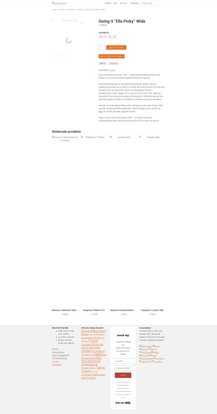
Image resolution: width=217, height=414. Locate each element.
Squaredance (89, 364)
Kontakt (55, 361)
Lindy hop (113, 63)
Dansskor (61, 9)
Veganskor (86, 374)
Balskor (85, 334)
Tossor (96, 371)
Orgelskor (100, 351)
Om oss (123, 3)
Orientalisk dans (87, 355)
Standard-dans (88, 368)
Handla (108, 3)
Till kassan (134, 3)
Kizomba (97, 344)
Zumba (92, 377)
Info (115, 3)
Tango (100, 367)
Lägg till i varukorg (116, 47)
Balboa (103, 63)
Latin (84, 347)
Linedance (88, 351)
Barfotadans (99, 334)
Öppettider (56, 364)
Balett (102, 331)
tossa (91, 371)
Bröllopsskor (87, 337)
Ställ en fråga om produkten (112, 56)
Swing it (80, 9)
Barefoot (91, 334)
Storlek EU (104, 32)
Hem (54, 9)
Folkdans (84, 341)
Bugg (97, 337)
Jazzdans (86, 344)
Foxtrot (93, 341)
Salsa (98, 354)
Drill (103, 338)
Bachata (85, 331)
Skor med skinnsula (91, 359)
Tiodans (85, 371)
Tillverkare (71, 9)
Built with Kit (123, 403)
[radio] (101, 37)
